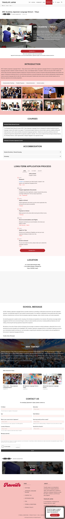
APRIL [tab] (24, 170)
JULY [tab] (29, 170)
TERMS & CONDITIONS (30, 504)
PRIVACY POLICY (29, 507)
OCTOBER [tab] (34, 170)
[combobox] (48, 409)
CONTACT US (28, 495)
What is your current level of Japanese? (10, 419)
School (5, 14)
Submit (32, 450)
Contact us (21, 181)
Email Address (36, 413)
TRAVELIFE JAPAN (9, 2)
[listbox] (16, 422)
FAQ (26, 501)
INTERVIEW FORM (29, 498)
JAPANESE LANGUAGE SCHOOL (30, 491)
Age (2, 413)
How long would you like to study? (41, 419)
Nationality (35, 406)
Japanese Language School (16, 14)
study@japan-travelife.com (50, 506)
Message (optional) (5, 433)
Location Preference (5, 426)
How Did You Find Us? (38, 426)
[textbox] (16, 428)
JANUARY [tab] (40, 170)
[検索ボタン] (61, 2)
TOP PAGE (27, 488)
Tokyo (8, 14)
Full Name (3, 406)
